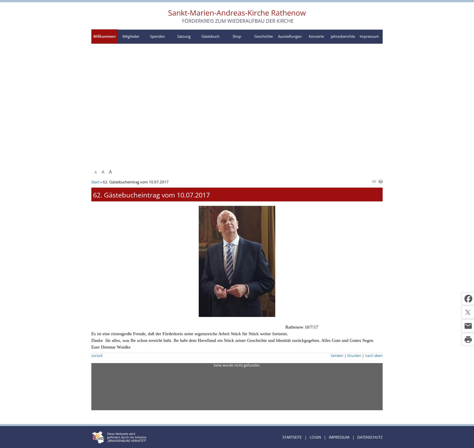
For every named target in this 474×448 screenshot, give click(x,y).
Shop (237, 36)
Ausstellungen (290, 36)
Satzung (184, 36)
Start (95, 181)
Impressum (369, 36)
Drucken (354, 355)
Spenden (157, 36)
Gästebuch (210, 36)
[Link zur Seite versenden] (374, 181)
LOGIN (315, 437)
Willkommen (104, 36)
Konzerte (316, 36)
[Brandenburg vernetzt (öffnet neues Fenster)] (118, 442)
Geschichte (263, 36)
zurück (96, 355)
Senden (337, 355)
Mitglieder (130, 36)
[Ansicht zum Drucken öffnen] (381, 181)
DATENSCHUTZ (370, 437)
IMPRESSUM (339, 437)
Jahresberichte (343, 36)
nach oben (374, 355)
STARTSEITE (292, 437)
